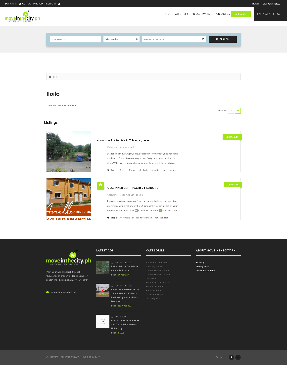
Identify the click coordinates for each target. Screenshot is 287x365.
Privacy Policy (203, 266)
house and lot (161, 217)
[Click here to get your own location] (203, 39)
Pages (206, 13)
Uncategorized (126, 147)
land (164, 170)
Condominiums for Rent (158, 270)
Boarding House (154, 266)
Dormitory (151, 278)
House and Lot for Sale (131, 194)
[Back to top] (276, 344)
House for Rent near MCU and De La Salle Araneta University (125, 325)
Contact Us (222, 13)
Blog (196, 13)
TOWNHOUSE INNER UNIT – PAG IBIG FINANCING (127, 188)
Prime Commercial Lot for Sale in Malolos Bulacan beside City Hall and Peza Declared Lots (125, 296)
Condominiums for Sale (158, 274)
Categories (181, 13)
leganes (172, 170)
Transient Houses (155, 294)
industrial (154, 170)
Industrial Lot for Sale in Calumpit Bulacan (124, 269)
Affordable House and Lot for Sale (136, 217)
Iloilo (145, 170)
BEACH (123, 170)
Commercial (135, 170)
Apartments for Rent (157, 262)
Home (167, 13)
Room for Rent (153, 290)
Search (224, 39)
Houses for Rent (154, 286)
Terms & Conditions (206, 270)
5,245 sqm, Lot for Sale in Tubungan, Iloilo (123, 140)
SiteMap (200, 262)
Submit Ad (241, 13)
